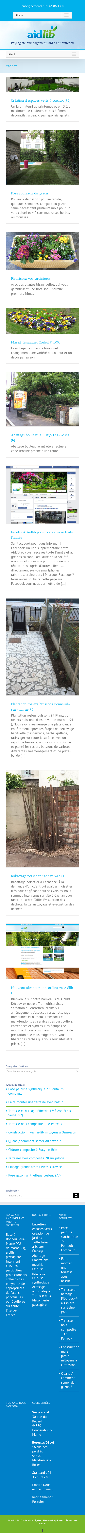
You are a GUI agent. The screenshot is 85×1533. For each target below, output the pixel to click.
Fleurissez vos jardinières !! (32, 278)
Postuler (38, 1501)
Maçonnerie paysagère (40, 1302)
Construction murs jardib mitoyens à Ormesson (42, 1132)
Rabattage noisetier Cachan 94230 (37, 876)
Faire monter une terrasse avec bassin (35, 1102)
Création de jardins (40, 1235)
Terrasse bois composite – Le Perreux (35, 1124)
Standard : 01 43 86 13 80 (41, 1474)
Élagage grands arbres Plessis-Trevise (35, 1167)
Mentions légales (32, 1520)
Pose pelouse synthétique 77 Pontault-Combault (69, 1239)
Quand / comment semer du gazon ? (34, 1141)
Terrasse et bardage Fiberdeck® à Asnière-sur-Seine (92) (69, 1300)
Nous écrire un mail (42, 1487)
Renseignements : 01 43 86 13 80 (42, 6)
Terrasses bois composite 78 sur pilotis (36, 1158)
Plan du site (49, 1520)
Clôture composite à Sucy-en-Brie (32, 1149)
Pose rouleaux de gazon (29, 193)
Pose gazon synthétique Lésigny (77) (34, 1175)
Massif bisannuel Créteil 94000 (36, 342)
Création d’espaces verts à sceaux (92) (41, 100)
